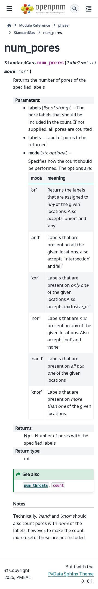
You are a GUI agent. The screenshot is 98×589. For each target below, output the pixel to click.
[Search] (74, 8)
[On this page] (89, 8)
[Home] (9, 25)
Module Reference (34, 25)
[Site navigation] (9, 8)
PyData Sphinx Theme (71, 574)
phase (63, 25)
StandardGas (24, 32)
